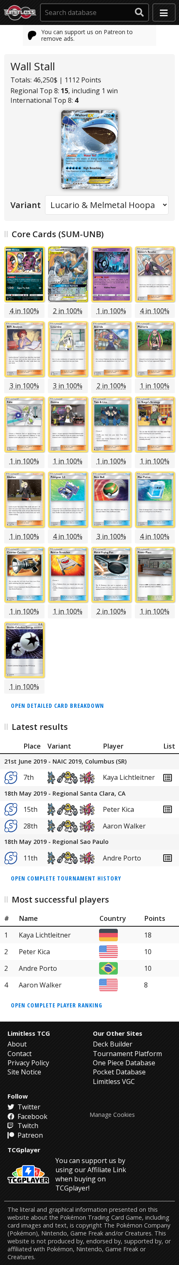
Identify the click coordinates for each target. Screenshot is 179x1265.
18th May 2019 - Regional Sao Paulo (56, 842)
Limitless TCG (28, 1033)
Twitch (27, 1125)
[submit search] (139, 12)
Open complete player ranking (56, 1005)
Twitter (28, 1106)
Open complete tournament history (66, 878)
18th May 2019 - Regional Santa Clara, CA (65, 793)
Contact (19, 1053)
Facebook (31, 1116)
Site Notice (24, 1071)
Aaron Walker (124, 826)
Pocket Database (119, 1071)
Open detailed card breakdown (57, 705)
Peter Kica (118, 809)
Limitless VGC (114, 1081)
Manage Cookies (112, 1114)
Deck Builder (112, 1044)
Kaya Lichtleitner (129, 777)
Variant (25, 205)
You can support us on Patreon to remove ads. (87, 35)
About (17, 1044)
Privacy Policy (28, 1062)
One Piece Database (124, 1062)
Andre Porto (122, 858)
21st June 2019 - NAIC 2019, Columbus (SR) (65, 761)
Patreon (29, 1135)
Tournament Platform (127, 1053)
